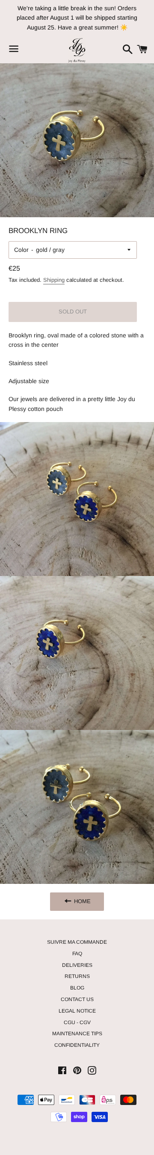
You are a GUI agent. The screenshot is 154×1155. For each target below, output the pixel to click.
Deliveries (77, 965)
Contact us (77, 999)
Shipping (54, 280)
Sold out (73, 311)
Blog (77, 988)
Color (21, 249)
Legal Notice (77, 1011)
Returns (77, 976)
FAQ (77, 954)
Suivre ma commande (77, 942)
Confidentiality (77, 1045)
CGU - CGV (77, 1022)
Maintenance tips (77, 1034)
